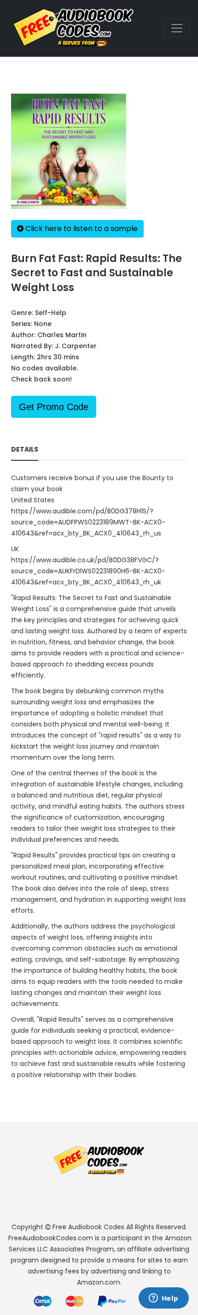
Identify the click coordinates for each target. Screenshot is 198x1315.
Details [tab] (24, 449)
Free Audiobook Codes (88, 1227)
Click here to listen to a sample (80, 228)
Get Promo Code (53, 407)
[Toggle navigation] (177, 28)
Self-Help (50, 312)
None (43, 323)
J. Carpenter (76, 346)
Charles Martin (62, 334)
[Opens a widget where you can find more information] (163, 1298)
